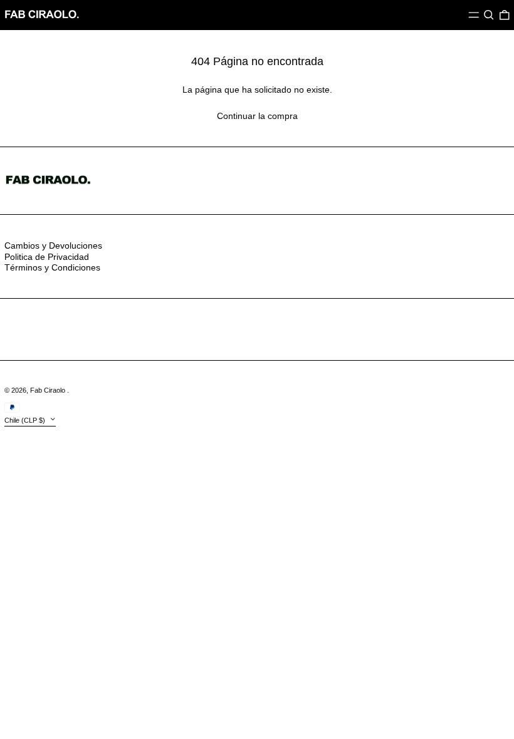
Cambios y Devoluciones (53, 245)
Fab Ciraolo (48, 390)
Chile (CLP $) (25, 420)
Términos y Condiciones (52, 267)
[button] (489, 15)
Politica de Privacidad (46, 257)
